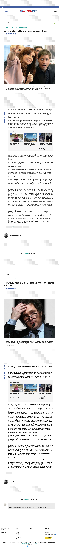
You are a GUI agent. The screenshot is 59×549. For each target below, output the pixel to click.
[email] (13, 34)
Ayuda (36, 543)
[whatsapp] (7, 34)
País (13, 7)
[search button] (2, 7)
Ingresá (55, 11)
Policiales (26, 7)
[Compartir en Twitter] (11, 34)
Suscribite (48, 537)
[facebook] (9, 34)
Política (31, 7)
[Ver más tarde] (4, 34)
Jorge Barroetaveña (15, 236)
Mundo (16, 7)
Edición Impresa (41, 7)
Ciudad (5, 7)
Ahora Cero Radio (49, 7)
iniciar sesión (26, 253)
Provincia (10, 7)
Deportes (21, 7)
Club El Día (55, 7)
